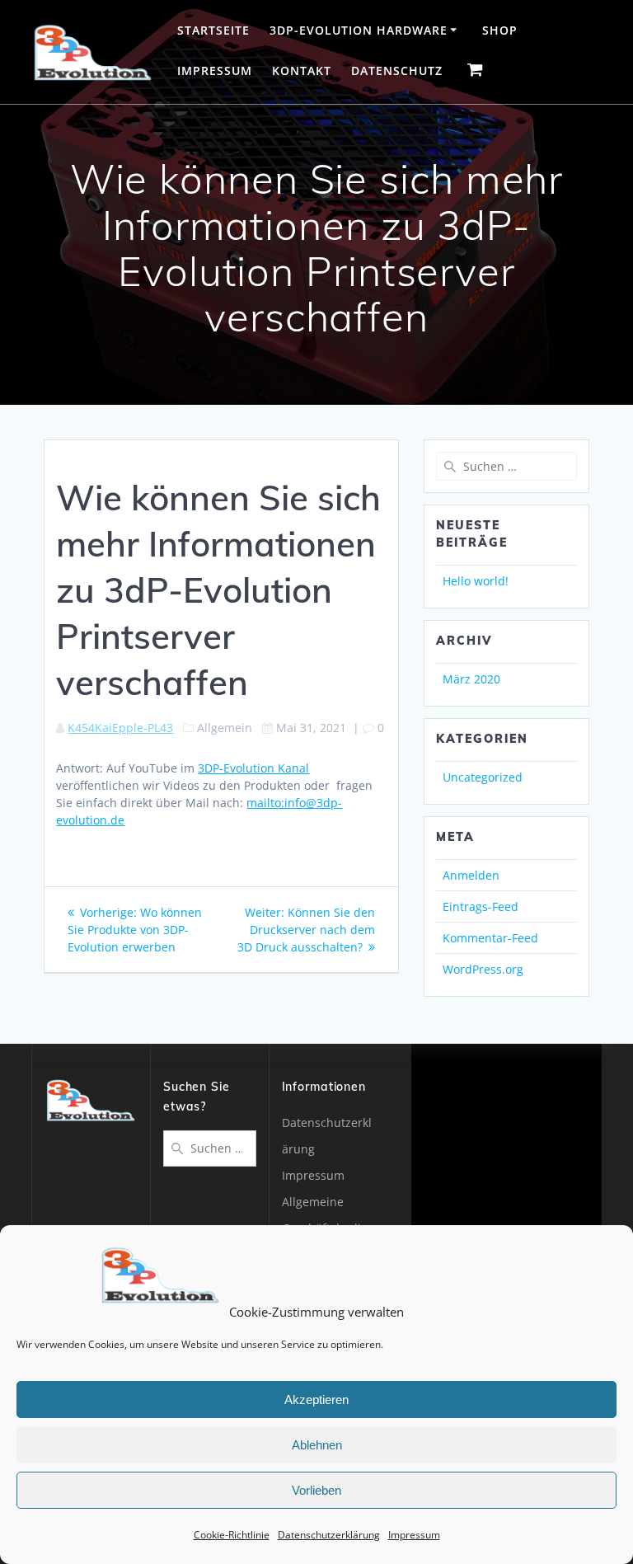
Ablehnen (317, 1445)
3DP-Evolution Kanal (253, 768)
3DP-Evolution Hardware (359, 30)
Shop (500, 30)
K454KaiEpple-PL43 (120, 727)
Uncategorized (483, 777)
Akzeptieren (316, 1400)
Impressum (414, 1535)
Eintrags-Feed (480, 906)
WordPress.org (483, 969)
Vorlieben (316, 1490)
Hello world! (476, 581)
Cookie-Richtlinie (232, 1535)
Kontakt (301, 70)
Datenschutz (397, 70)
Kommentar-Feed (490, 938)
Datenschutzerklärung (329, 1535)
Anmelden (471, 875)
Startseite (213, 30)
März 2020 (471, 679)
